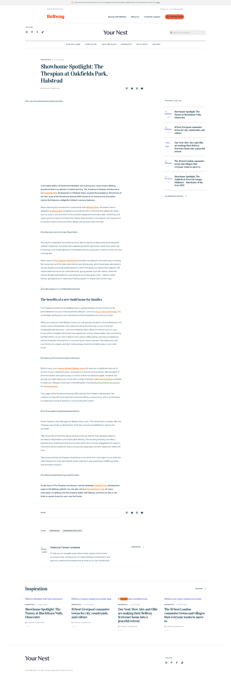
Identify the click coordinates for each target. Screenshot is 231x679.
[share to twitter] (132, 88)
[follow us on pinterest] (32, 32)
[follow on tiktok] (182, 662)
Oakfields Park (50, 193)
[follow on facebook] (176, 662)
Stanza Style (57, 211)
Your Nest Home (73, 44)
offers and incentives (103, 379)
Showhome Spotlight (72, 531)
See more (198, 588)
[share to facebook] (137, 88)
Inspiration (54, 531)
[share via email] (142, 88)
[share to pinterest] (127, 88)
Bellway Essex (92, 207)
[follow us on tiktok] (42, 32)
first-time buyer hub (95, 489)
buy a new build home (106, 312)
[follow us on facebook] (37, 32)
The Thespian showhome (65, 261)
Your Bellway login (176, 9)
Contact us (164, 9)
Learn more (135, 547)
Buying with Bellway (117, 17)
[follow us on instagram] (26, 32)
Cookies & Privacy (66, 670)
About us (135, 17)
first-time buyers (51, 387)
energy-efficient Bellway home (71, 368)
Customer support (152, 17)
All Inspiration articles (174, 196)
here (158, 2)
